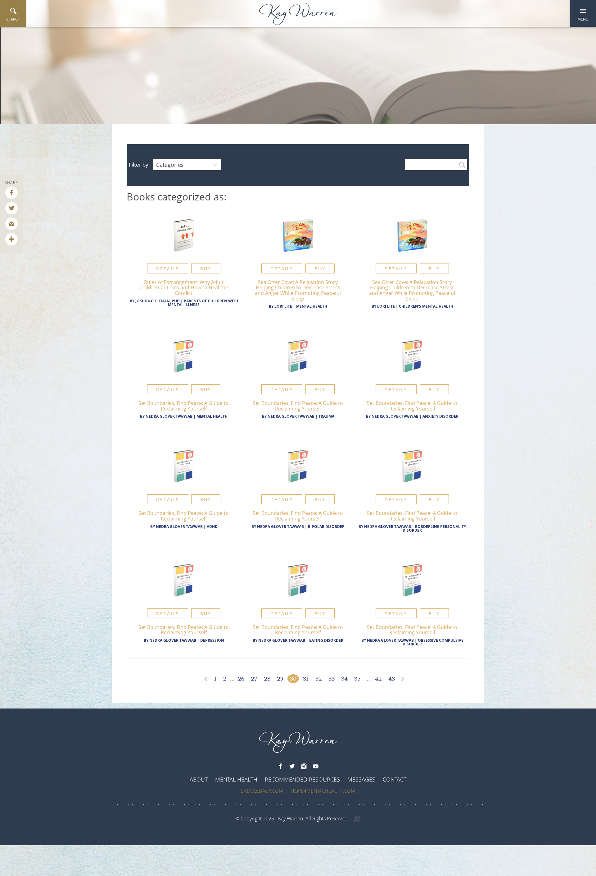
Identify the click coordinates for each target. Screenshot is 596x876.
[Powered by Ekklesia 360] (357, 819)
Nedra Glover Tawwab (169, 416)
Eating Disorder (326, 640)
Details (167, 269)
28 (267, 679)
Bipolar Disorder (326, 526)
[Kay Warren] (298, 14)
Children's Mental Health (426, 306)
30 (293, 679)
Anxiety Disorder (440, 416)
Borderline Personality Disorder (434, 528)
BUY (205, 269)
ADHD (212, 526)
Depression (212, 640)
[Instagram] (303, 766)
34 (344, 679)
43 (391, 679)
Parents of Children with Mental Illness (203, 302)
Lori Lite (283, 306)
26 (241, 679)
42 (378, 679)
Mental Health (311, 306)
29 (280, 679)
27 (254, 679)
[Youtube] (315, 766)
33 (331, 679)
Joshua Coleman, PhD (157, 301)
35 (357, 679)
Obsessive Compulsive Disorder (433, 642)
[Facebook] (280, 766)
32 (318, 679)
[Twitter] (292, 766)
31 (306, 679)
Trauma (326, 416)
